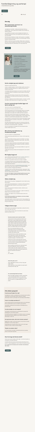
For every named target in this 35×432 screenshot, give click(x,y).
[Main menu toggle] (2, 14)
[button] (4, 11)
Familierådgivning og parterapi (13, 4)
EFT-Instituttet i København (24, 156)
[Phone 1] (25, 14)
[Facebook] (21, 14)
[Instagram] (22, 14)
